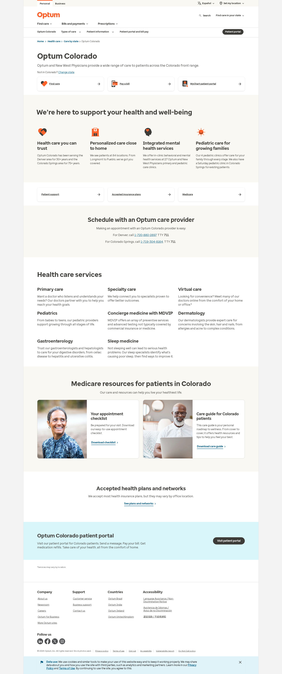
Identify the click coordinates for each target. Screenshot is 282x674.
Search (207, 15)
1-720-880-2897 (145, 235)
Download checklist (103, 442)
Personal (45, 3)
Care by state (71, 41)
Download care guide (210, 446)
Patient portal (233, 31)
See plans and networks (138, 503)
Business (60, 3)
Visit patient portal (229, 540)
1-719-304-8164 (152, 242)
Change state (66, 72)
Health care (54, 41)
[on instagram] (62, 641)
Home (40, 41)
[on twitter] (55, 641)
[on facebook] (47, 641)
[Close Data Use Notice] (240, 662)
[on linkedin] (40, 641)
